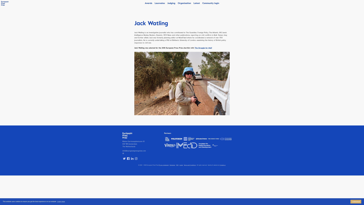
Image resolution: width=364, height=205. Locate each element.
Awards (148, 3)
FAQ (177, 165)
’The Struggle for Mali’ (203, 48)
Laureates (160, 3)
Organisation (184, 3)
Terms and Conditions (190, 165)
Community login (210, 3)
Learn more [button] (61, 201)
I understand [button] (356, 201)
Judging (171, 3)
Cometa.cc (223, 165)
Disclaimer (172, 165)
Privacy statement (164, 165)
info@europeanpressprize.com (134, 151)
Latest (197, 3)
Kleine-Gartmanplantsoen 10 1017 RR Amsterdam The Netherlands (133, 144)
